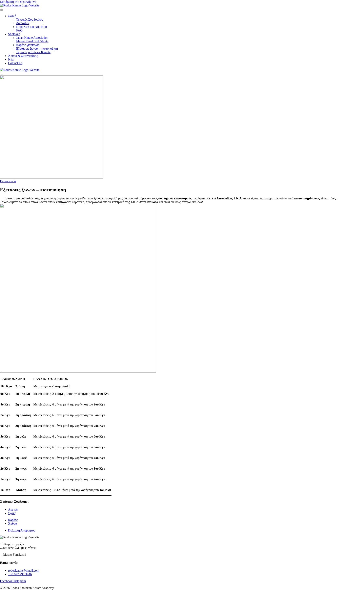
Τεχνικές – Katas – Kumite (33, 52)
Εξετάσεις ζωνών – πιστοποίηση (37, 48)
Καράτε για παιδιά (27, 45)
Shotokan (14, 34)
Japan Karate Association (32, 37)
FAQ (19, 30)
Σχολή (12, 16)
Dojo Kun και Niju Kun (31, 26)
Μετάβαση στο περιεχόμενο (18, 1)
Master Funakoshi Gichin (32, 41)
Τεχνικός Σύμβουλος (29, 19)
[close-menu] (1, 74)
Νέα (11, 59)
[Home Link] (19, 70)
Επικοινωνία (8, 181)
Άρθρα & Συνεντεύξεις (23, 55)
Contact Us (15, 63)
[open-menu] (1, 10)
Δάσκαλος (22, 23)
